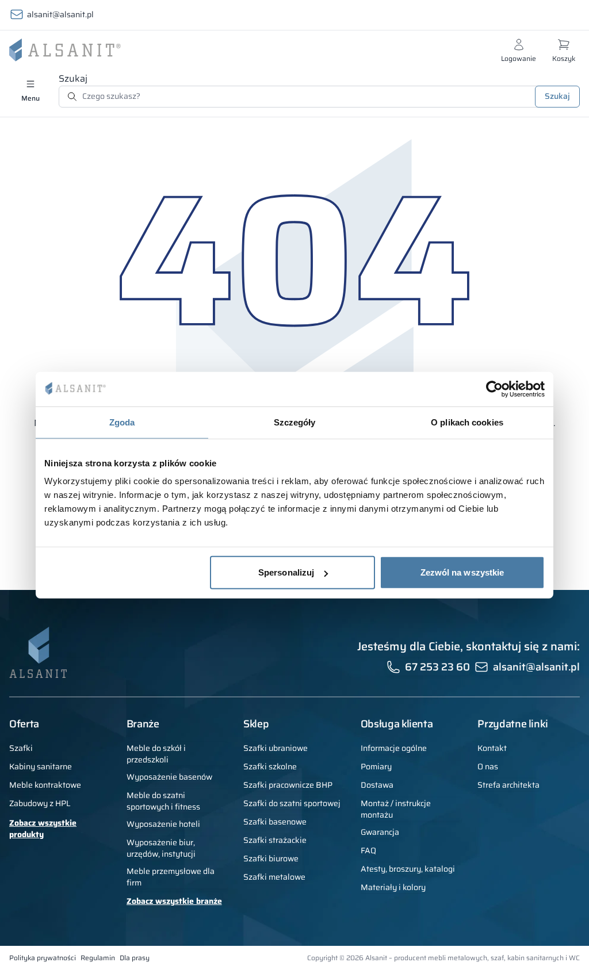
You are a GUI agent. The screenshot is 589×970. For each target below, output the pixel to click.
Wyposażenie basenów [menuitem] (169, 777)
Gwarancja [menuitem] (380, 832)
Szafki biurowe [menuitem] (271, 858)
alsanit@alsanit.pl (60, 14)
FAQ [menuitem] (368, 850)
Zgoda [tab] (122, 422)
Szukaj (73, 78)
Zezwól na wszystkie (462, 572)
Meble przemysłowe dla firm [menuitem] (171, 876)
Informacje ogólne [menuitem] (394, 748)
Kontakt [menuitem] (492, 748)
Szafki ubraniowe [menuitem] (275, 748)
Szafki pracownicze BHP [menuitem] (287, 785)
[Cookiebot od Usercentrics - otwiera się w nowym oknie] (494, 388)
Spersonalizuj (286, 572)
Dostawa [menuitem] (377, 785)
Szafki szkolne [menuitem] (270, 766)
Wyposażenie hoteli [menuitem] (163, 824)
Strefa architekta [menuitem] (508, 785)
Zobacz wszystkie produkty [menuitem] (43, 828)
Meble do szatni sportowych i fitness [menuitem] (163, 800)
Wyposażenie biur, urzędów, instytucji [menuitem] (161, 848)
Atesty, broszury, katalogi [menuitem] (408, 869)
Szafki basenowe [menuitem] (275, 821)
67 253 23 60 (437, 667)
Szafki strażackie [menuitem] (275, 840)
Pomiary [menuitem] (376, 766)
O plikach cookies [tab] (467, 422)
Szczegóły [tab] (295, 422)
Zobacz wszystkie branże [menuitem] (174, 901)
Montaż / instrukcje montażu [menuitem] (396, 809)
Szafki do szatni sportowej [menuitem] (292, 803)
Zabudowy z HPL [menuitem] (40, 803)
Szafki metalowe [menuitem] (274, 877)
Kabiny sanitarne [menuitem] (40, 766)
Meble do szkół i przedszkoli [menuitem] (156, 753)
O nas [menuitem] (487, 766)
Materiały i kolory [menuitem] (393, 887)
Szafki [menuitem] (21, 748)
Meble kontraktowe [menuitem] (45, 785)
